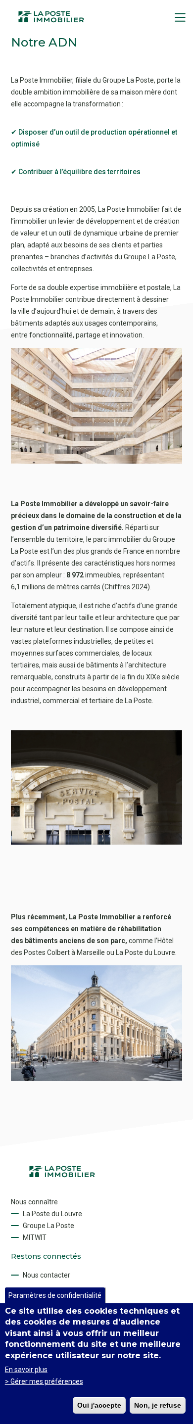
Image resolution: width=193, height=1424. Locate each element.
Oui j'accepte (99, 1405)
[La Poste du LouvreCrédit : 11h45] (96, 1079)
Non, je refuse (157, 1405)
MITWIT (35, 1237)
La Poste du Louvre (52, 1214)
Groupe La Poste (48, 1226)
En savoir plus (26, 1370)
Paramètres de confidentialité (54, 1295)
